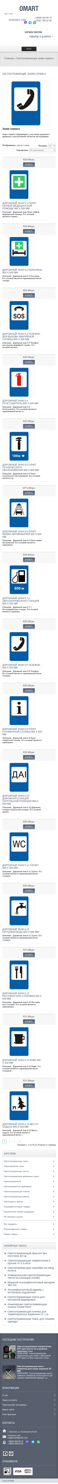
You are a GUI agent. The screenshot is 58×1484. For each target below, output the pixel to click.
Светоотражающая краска (17, 1196)
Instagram (11, 1453)
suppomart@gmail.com (18, 1438)
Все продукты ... (11, 1224)
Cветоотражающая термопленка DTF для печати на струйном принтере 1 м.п (34, 1348)
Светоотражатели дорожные (18, 1186)
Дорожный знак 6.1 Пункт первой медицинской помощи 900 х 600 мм (19, 206)
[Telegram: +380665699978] (30, 22)
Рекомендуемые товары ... (17, 1229)
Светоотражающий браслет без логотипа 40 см (27, 1254)
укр (11, 13)
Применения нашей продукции (19, 1211)
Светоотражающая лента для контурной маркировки (26, 1298)
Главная (9, 58)
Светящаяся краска (13, 1201)
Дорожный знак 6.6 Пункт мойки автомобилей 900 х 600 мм (21, 534)
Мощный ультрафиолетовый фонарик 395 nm (31, 1284)
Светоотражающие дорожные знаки (21, 1176)
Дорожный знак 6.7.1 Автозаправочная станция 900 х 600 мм (20, 601)
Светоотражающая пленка (17, 1191)
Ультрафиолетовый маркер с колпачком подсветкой (26, 1291)
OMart (29, 8)
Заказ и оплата (9, 1400)
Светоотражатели (13, 1181)
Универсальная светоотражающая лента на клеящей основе (29, 1276)
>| (20, 1141)
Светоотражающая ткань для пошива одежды (31, 1320)
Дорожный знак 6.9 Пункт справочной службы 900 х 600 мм (22, 732)
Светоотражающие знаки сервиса (35, 58)
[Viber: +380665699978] (26, 22)
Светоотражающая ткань (16, 1161)
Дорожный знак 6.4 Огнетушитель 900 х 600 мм (20, 402)
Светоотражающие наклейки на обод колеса (31, 1269)
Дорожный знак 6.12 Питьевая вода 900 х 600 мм (20, 930)
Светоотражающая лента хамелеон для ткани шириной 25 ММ (34, 1368)
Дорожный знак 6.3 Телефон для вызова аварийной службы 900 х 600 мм (21, 337)
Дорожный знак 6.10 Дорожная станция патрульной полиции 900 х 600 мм (20, 800)
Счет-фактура (9, 1414)
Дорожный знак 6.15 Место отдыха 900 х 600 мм (20, 1125)
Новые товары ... (12, 1234)
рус (6, 13)
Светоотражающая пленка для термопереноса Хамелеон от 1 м (28, 1313)
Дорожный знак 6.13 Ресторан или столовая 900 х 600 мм (22, 996)
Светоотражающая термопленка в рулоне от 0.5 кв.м (29, 1262)
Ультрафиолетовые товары (17, 1206)
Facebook (5, 1453)
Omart (4, 1481)
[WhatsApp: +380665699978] (34, 22)
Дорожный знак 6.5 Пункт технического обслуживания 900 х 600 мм (20, 467)
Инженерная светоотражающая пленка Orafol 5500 (27, 1305)
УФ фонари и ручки (13, 1217)
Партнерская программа (14, 1405)
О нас (5, 1395)
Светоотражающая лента (16, 1171)
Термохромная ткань (14, 1166)
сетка (26, 145)
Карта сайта (8, 1409)
